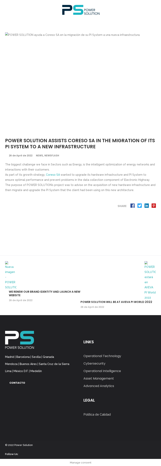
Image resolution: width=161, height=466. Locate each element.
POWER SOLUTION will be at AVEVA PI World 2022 (116, 302)
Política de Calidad (97, 414)
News (39, 155)
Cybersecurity (94, 363)
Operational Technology (102, 356)
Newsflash (51, 155)
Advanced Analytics (98, 386)
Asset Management (98, 378)
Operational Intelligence (102, 371)
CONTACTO (17, 383)
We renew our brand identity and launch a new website (44, 293)
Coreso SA (53, 174)
